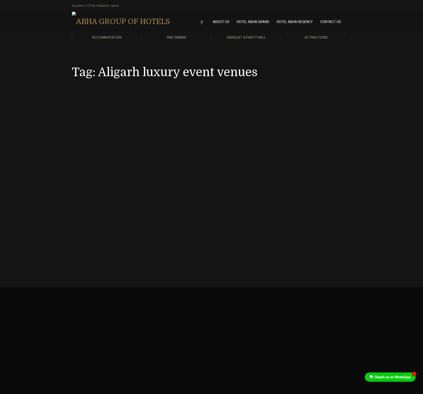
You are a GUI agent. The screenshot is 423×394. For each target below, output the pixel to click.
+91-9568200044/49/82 (164, 324)
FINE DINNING (177, 37)
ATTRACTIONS (316, 37)
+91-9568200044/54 (233, 324)
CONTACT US (330, 22)
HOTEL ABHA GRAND (253, 22)
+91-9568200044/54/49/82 (95, 324)
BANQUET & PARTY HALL (246, 37)
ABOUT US (221, 22)
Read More (109, 244)
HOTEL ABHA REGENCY (295, 22)
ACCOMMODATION (107, 37)
